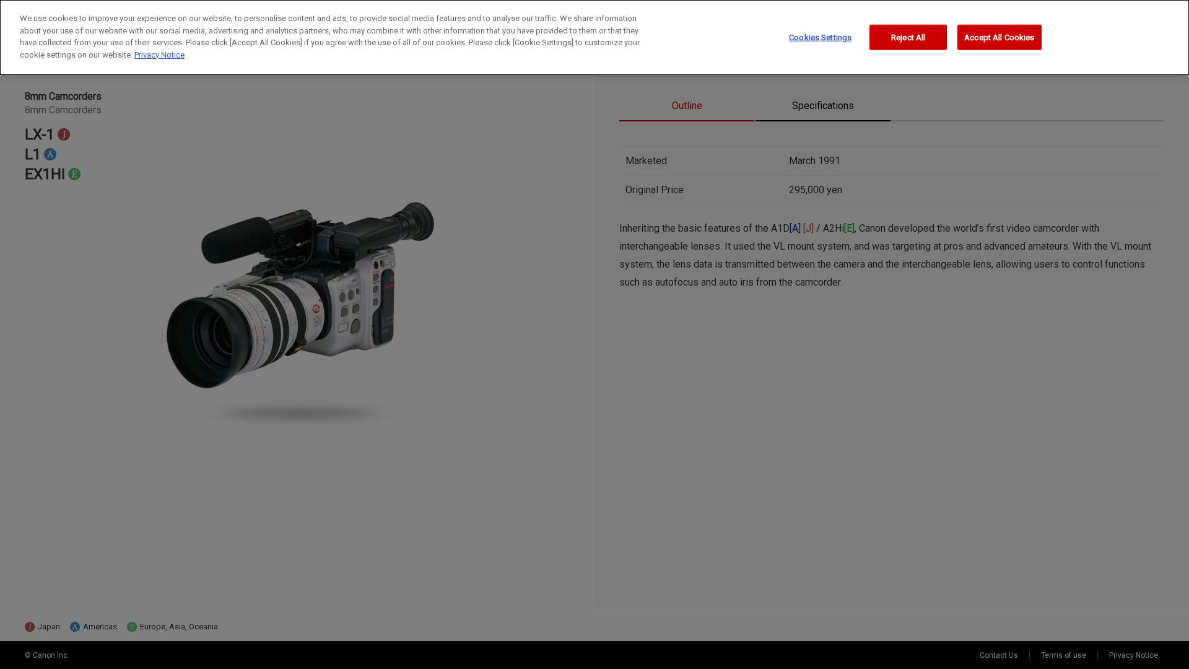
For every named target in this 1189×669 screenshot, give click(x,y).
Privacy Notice (159, 54)
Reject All (908, 37)
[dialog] (594, 37)
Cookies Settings (820, 37)
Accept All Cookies (999, 37)
